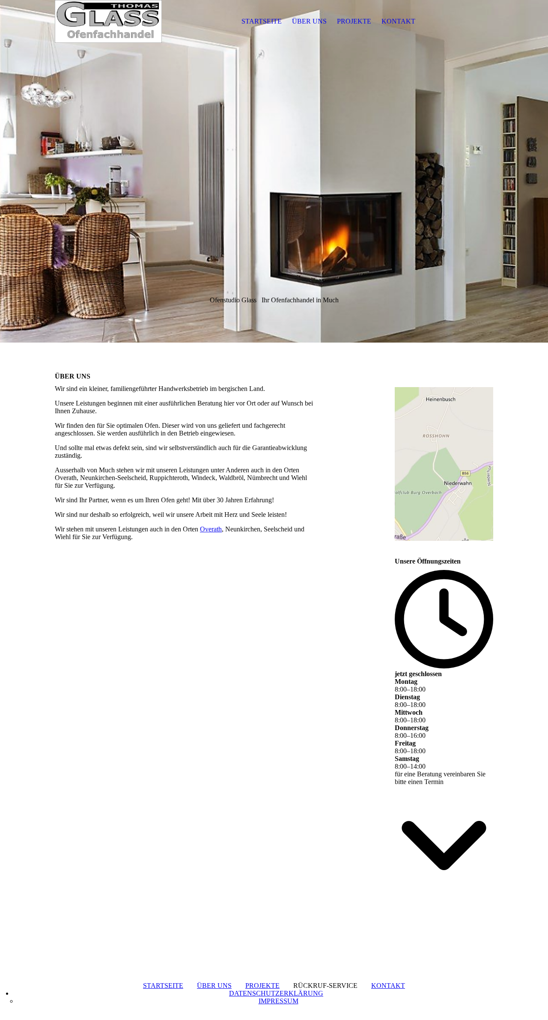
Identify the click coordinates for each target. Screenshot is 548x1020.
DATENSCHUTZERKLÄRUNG (276, 993)
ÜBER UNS (309, 21)
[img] (108, 21)
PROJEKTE (354, 21)
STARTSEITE (261, 21)
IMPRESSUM (278, 1001)
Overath (211, 529)
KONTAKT (398, 21)
